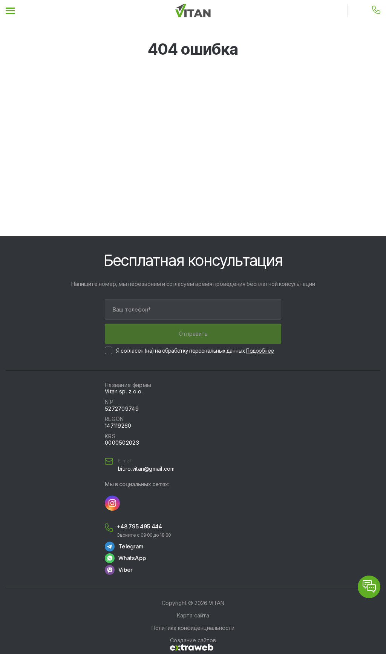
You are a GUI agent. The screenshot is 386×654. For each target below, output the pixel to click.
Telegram (130, 546)
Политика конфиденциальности (193, 628)
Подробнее (260, 350)
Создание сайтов (193, 640)
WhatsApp (132, 558)
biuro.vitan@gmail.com (146, 469)
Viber (125, 569)
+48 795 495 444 (139, 527)
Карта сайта (193, 615)
